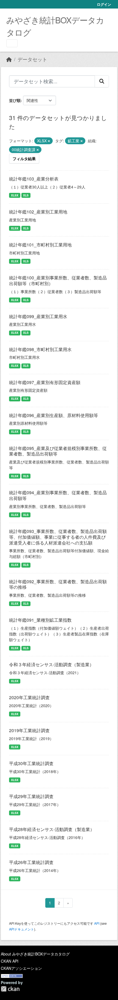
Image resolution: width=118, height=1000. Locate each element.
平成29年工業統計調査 (31, 796)
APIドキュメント (21, 929)
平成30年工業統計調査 (31, 763)
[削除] (49, 141)
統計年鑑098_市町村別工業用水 (40, 349)
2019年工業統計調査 (29, 730)
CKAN (10, 989)
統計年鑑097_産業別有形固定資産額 (44, 382)
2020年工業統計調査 (29, 697)
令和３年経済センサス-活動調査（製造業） (51, 664)
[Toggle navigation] (12, 43)
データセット (32, 59)
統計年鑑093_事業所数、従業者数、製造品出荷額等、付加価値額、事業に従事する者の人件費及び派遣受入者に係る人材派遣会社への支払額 (58, 537)
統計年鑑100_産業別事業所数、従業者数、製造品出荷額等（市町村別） (58, 280)
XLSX (14, 195)
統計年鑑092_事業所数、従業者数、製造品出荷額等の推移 (58, 584)
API (96, 923)
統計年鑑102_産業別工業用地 (38, 212)
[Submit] (102, 81)
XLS (26, 195)
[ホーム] (9, 59)
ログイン (104, 4)
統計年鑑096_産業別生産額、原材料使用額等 (53, 415)
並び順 (15, 100)
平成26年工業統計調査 (31, 862)
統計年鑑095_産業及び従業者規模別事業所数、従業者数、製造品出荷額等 (58, 451)
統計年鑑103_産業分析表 (33, 179)
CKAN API (9, 961)
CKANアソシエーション (21, 968)
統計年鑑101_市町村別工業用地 (40, 244)
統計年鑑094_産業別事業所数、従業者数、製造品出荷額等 (58, 495)
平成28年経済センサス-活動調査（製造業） (51, 829)
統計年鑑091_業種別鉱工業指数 (40, 620)
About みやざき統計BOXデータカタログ (35, 954)
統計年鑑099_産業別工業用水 (38, 316)
